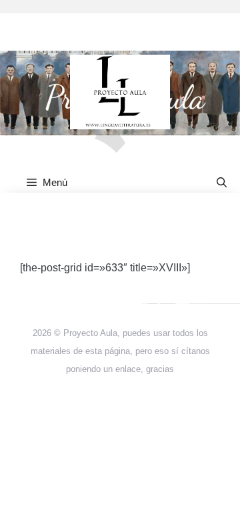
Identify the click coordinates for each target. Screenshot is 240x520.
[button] (221, 182)
